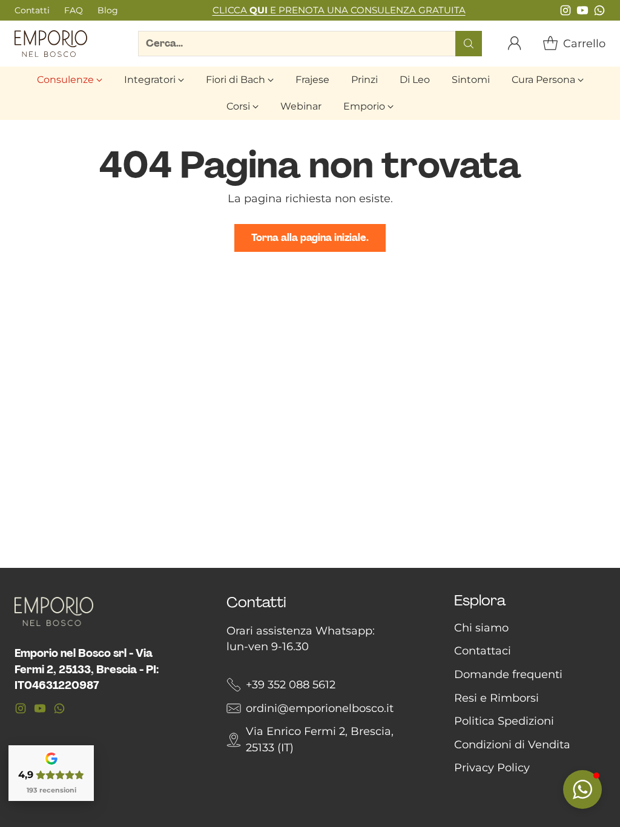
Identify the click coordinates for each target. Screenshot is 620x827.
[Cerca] (468, 43)
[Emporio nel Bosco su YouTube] (582, 12)
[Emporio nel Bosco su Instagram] (565, 12)
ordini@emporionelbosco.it (320, 708)
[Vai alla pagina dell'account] (514, 43)
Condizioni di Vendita (512, 744)
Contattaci (482, 650)
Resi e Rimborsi (496, 697)
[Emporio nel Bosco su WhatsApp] (599, 12)
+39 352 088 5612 (290, 684)
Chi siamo (481, 627)
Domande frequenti (508, 674)
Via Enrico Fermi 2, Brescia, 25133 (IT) (320, 739)
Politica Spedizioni (504, 720)
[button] (582, 789)
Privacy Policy (492, 767)
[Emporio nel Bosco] (51, 43)
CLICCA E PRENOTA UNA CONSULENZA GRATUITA (339, 10)
